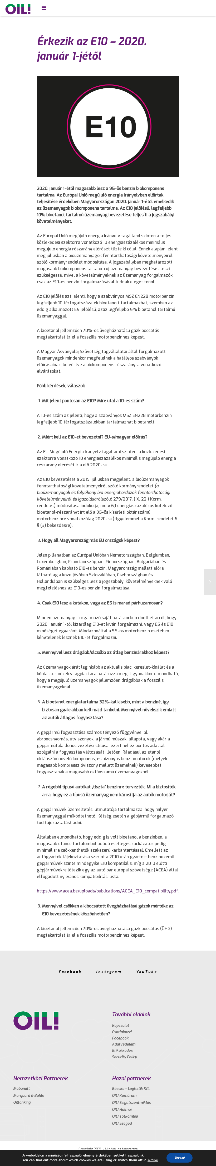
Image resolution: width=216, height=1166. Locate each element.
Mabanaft (21, 1088)
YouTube (146, 972)
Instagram (109, 972)
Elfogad (179, 1158)
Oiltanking (22, 1102)
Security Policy (124, 1056)
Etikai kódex (122, 1050)
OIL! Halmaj (121, 1109)
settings (153, 1160)
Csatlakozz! (122, 1031)
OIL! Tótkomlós (125, 1116)
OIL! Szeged (122, 1123)
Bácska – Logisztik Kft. (131, 1088)
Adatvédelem (123, 1044)
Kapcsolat (120, 1025)
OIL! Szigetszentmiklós (131, 1102)
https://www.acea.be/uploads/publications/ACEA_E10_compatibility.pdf (107, 891)
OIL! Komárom (124, 1095)
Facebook (70, 972)
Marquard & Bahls (28, 1095)
